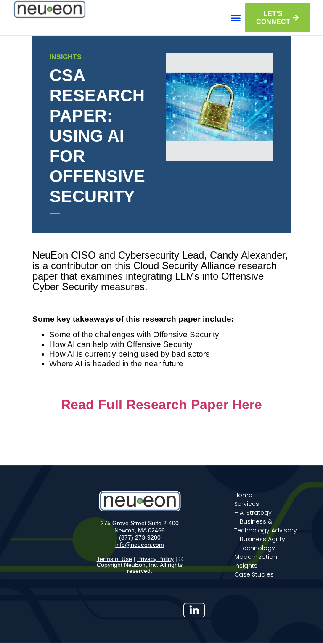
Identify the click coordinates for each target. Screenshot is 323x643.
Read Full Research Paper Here (161, 404)
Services (246, 504)
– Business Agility (259, 539)
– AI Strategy (253, 512)
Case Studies (254, 574)
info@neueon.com (139, 544)
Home (243, 495)
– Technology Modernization (255, 552)
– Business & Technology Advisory (265, 526)
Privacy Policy (155, 559)
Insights (245, 565)
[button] (236, 18)
